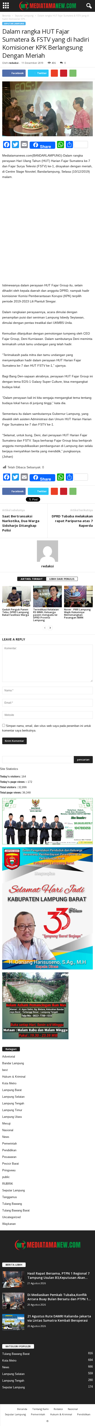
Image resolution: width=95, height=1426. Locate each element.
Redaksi (58, 1409)
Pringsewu (8, 1170)
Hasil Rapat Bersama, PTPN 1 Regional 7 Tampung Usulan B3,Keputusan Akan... (58, 1275)
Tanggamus (9, 1197)
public (6, 1177)
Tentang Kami (40, 1409)
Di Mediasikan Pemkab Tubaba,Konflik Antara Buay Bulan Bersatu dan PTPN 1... (59, 1297)
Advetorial (8, 1056)
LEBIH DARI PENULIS (61, 579)
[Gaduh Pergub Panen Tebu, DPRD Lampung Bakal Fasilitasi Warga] (16, 596)
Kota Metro (9, 1083)
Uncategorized (11, 1217)
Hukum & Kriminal (13, 1076)
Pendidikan (9, 1150)
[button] (88, 6)
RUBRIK (7, 1183)
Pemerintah (9, 1143)
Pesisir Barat (10, 1163)
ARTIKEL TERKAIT (32, 579)
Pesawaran (9, 1157)
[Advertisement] (47, 233)
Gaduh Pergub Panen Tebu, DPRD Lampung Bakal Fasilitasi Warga (15, 612)
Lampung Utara (12, 1116)
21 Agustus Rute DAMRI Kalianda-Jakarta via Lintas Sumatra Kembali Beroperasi (59, 1318)
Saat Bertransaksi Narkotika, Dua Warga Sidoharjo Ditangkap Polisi (20, 523)
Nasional (7, 1130)
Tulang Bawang (12, 1203)
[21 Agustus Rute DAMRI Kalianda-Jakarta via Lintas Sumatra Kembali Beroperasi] (13, 1322)
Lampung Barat (12, 1090)
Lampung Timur (12, 1110)
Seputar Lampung (24, 15)
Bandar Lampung (13, 1063)
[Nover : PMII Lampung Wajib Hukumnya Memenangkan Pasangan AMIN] (78, 596)
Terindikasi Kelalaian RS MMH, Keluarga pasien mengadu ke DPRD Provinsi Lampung (46, 615)
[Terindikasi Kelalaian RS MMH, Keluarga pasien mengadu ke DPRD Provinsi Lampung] (47, 596)
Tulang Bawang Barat (16, 1210)
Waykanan (9, 1224)
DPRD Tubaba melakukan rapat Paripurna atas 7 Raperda (72, 521)
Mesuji (6, 1123)
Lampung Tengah (13, 1103)
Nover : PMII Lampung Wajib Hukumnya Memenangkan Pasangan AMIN (77, 613)
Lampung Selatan (13, 1096)
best (5, 1070)
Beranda (6, 15)
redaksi (14, 62)
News (5, 1137)
